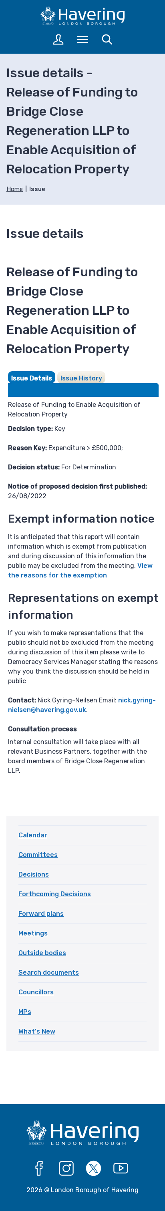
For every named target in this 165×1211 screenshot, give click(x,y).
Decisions (33, 874)
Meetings (33, 933)
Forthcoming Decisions (54, 894)
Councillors (36, 992)
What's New (36, 1031)
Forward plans (41, 913)
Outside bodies (42, 953)
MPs (24, 1012)
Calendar (32, 835)
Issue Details (31, 378)
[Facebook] (39, 1168)
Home (14, 189)
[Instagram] (66, 1168)
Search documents (48, 972)
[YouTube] (121, 1168)
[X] (93, 1168)
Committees (38, 855)
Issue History (81, 378)
